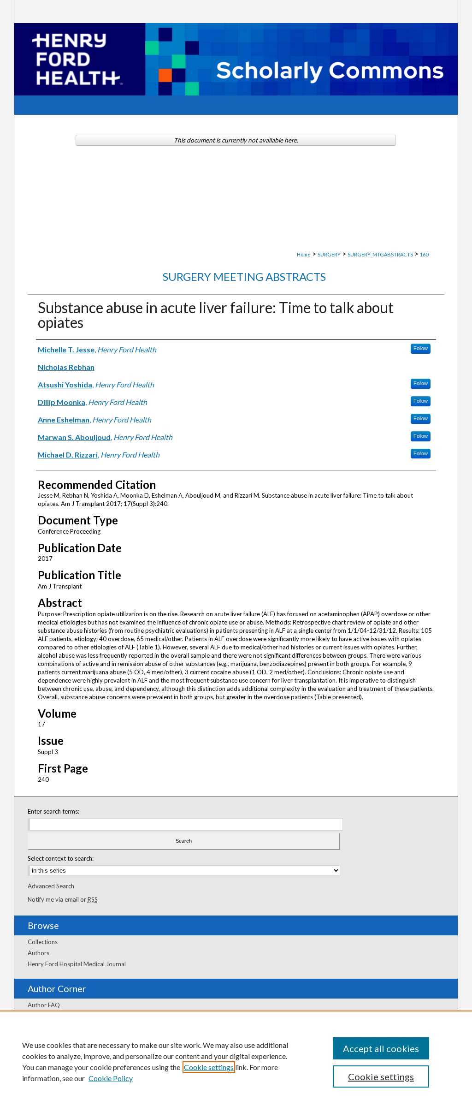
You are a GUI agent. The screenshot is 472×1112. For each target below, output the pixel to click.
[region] (236, 1061)
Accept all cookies (381, 1048)
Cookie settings (209, 1067)
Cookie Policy (110, 1078)
